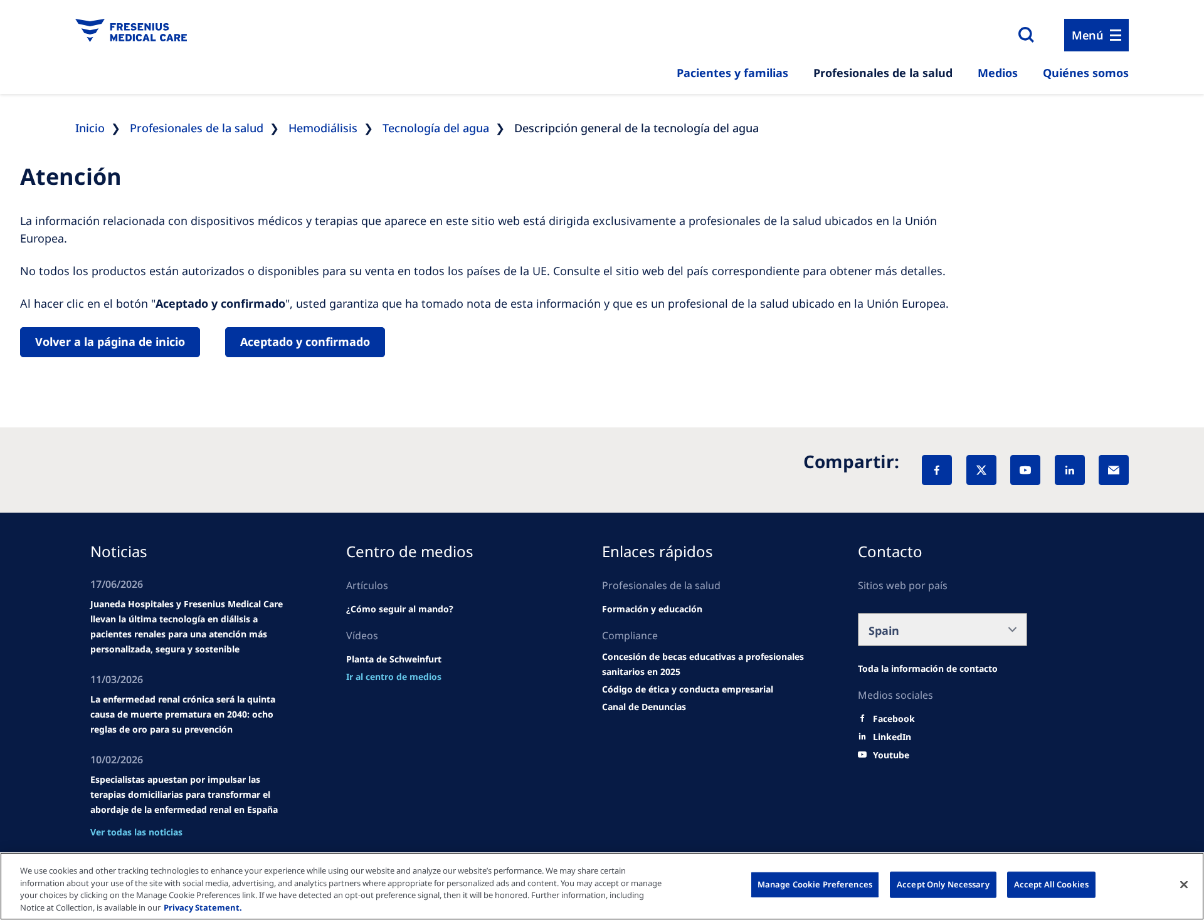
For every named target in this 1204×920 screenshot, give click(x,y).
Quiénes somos (1086, 72)
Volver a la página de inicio (110, 341)
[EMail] (1114, 470)
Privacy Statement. (203, 906)
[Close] (1184, 884)
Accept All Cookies (1051, 884)
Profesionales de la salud (883, 72)
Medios (998, 72)
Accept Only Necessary (943, 884)
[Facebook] (937, 470)
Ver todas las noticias (136, 832)
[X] (981, 470)
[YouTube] (1025, 470)
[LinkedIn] (1070, 470)
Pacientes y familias (732, 72)
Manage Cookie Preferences (815, 884)
